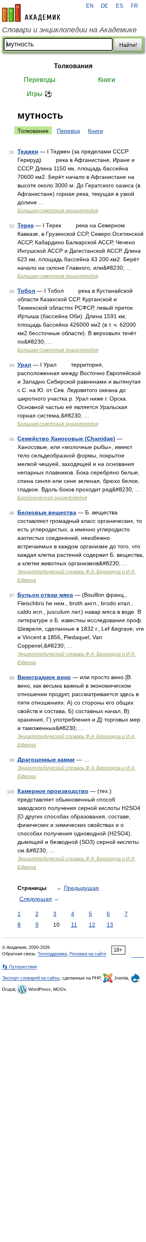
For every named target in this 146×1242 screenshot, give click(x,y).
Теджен (27, 151)
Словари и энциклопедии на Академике (69, 30)
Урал (24, 364)
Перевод (68, 131)
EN (89, 6)
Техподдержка (52, 953)
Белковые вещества (46, 512)
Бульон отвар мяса (45, 595)
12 (92, 924)
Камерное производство (52, 791)
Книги (106, 79)
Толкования (73, 66)
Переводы (40, 79)
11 (74, 924)
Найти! (128, 45)
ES (119, 6)
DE (104, 6)
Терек (25, 225)
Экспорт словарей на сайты (31, 978)
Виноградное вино (44, 677)
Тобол (26, 290)
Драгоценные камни (46, 759)
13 (110, 924)
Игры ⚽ (39, 93)
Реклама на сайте (87, 953)
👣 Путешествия (19, 966)
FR (134, 6)
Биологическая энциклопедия (52, 498)
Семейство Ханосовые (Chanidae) (66, 438)
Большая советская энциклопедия (57, 211)
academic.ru (31, 13)
